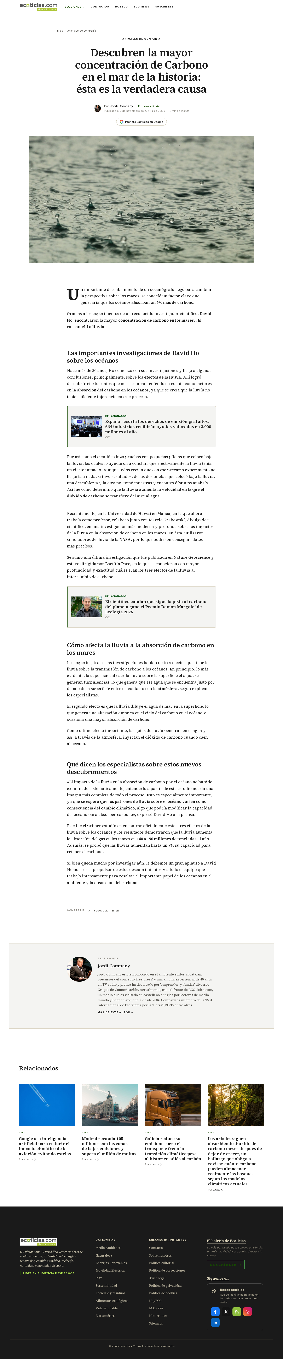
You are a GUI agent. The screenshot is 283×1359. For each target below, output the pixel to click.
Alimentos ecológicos (112, 1301)
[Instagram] (247, 1311)
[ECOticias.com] (38, 7)
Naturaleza (104, 1255)
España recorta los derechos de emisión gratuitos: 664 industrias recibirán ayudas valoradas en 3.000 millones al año (158, 426)
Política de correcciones (167, 1270)
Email (115, 910)
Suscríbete (164, 6)
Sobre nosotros (160, 1255)
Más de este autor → (116, 1012)
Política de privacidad (165, 1285)
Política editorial (161, 1263)
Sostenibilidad (106, 1285)
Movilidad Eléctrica (110, 1270)
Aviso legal (157, 1278)
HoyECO (121, 6)
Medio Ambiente (108, 1248)
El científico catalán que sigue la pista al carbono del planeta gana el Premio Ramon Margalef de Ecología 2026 (155, 607)
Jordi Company (121, 106)
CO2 (99, 1278)
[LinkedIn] (215, 1322)
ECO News (141, 6)
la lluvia (186, 832)
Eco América (105, 1315)
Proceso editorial (149, 106)
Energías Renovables (111, 1263)
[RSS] (236, 1311)
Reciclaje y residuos (110, 1293)
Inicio (60, 30)
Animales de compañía (81, 30)
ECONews (156, 1308)
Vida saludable (107, 1308)
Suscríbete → (226, 1264)
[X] (226, 1311)
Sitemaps (156, 1323)
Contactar (100, 6)
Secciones (73, 6)
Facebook (101, 910)
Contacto (156, 1248)
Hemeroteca (158, 1315)
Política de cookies (163, 1293)
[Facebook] (215, 1311)
